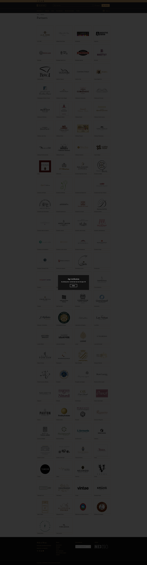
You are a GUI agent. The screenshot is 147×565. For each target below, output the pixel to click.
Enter (73, 285)
